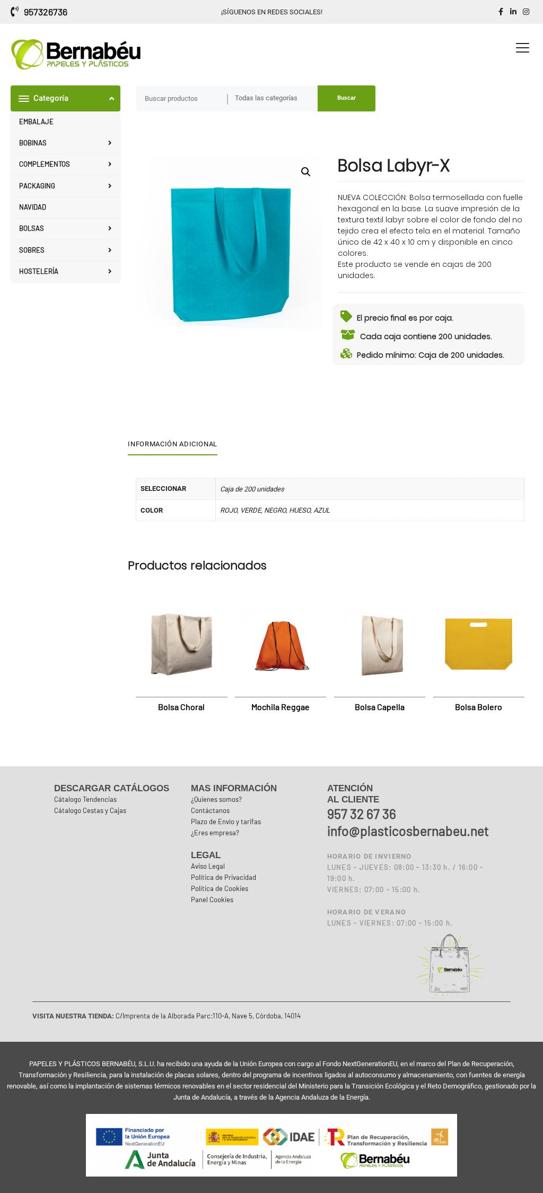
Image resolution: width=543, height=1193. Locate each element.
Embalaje (36, 121)
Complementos (44, 164)
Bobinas (33, 143)
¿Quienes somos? (216, 799)
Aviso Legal (208, 866)
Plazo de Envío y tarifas (226, 821)
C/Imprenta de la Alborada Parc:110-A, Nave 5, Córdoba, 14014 (207, 1016)
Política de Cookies (219, 888)
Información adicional (172, 444)
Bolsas (31, 228)
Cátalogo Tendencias (85, 799)
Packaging (37, 185)
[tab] (176, 444)
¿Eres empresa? (215, 832)
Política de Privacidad (223, 877)
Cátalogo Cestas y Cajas (90, 810)
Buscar (346, 97)
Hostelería (38, 271)
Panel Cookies (212, 899)
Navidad (32, 207)
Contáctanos (210, 810)
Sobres (32, 250)
